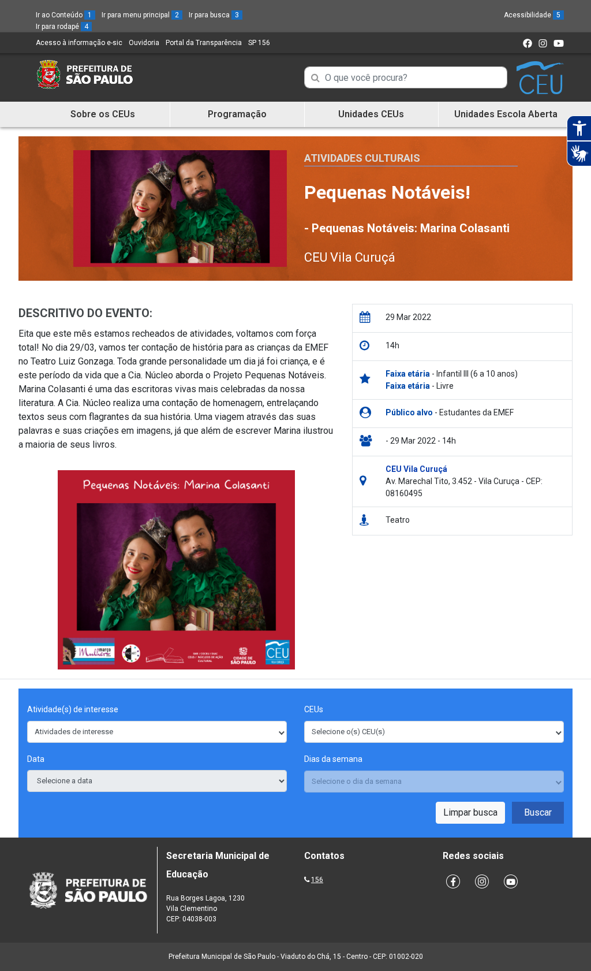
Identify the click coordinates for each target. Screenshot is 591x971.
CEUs (313, 709)
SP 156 (259, 43)
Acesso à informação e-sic (79, 43)
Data (35, 759)
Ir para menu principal (140, 15)
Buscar (538, 812)
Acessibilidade (532, 15)
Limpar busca (470, 812)
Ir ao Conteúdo (64, 15)
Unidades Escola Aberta (506, 114)
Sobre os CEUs (102, 114)
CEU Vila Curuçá (349, 257)
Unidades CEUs (371, 114)
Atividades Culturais (362, 158)
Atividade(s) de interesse (72, 709)
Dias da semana (333, 759)
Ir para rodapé (62, 27)
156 (317, 880)
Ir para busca (214, 15)
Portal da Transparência (204, 43)
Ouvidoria (144, 43)
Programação (237, 114)
